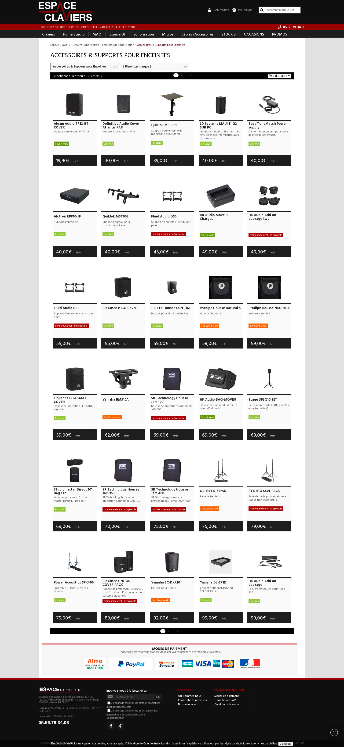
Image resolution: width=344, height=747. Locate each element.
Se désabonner (115, 717)
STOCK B (228, 34)
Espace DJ (117, 34)
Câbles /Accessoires (197, 34)
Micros (167, 34)
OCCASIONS (254, 34)
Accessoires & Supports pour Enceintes (79, 66)
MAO (97, 34)
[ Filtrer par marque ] (137, 66)
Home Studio (73, 34)
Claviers (48, 34)
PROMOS (279, 34)
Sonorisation (143, 34)
